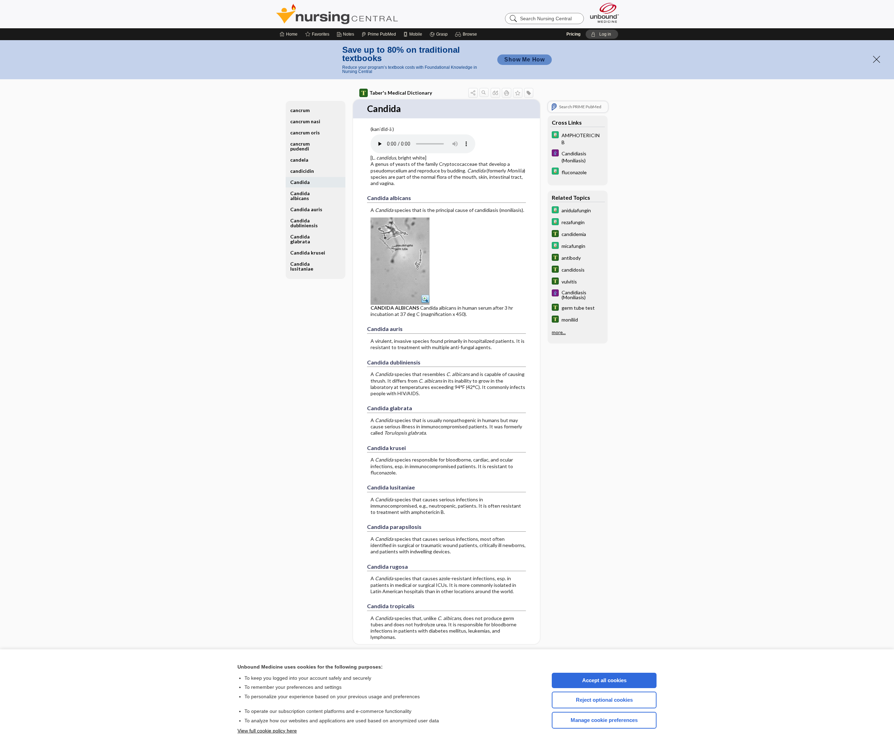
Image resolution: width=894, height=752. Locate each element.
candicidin (302, 171)
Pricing (573, 34)
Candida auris (306, 209)
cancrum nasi (305, 121)
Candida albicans (300, 195)
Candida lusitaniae (301, 266)
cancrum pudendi (300, 146)
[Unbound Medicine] (604, 13)
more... (559, 332)
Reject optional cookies (604, 700)
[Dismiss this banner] (876, 59)
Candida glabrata (300, 239)
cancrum (300, 110)
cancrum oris (305, 132)
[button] (467, 34)
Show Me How (524, 59)
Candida (300, 182)
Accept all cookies (604, 680)
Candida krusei (307, 253)
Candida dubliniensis (304, 223)
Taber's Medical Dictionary (400, 93)
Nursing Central (363, 13)
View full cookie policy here (267, 730)
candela (299, 160)
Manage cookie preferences (604, 720)
